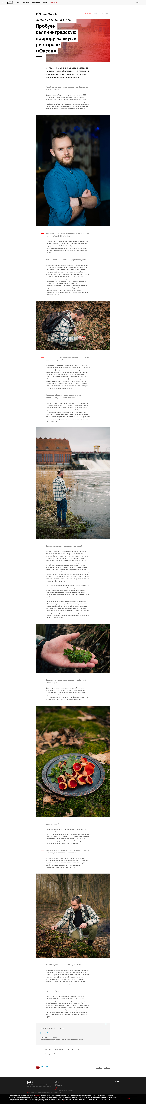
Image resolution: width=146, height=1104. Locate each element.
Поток (18, 2)
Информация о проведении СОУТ (65, 1090)
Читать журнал (58, 1085)
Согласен (129, 1098)
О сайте (56, 1081)
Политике (65, 1101)
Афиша (45, 2)
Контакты (57, 1082)
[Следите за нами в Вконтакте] (115, 1081)
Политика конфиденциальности (64, 1088)
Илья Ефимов (44, 1066)
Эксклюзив (26, 2)
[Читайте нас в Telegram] (118, 1081)
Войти (137, 2)
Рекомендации (36, 2)
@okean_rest (44, 1033)
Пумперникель (53, 2)
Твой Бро (10, 2)
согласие (37, 1095)
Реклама (57, 1084)
